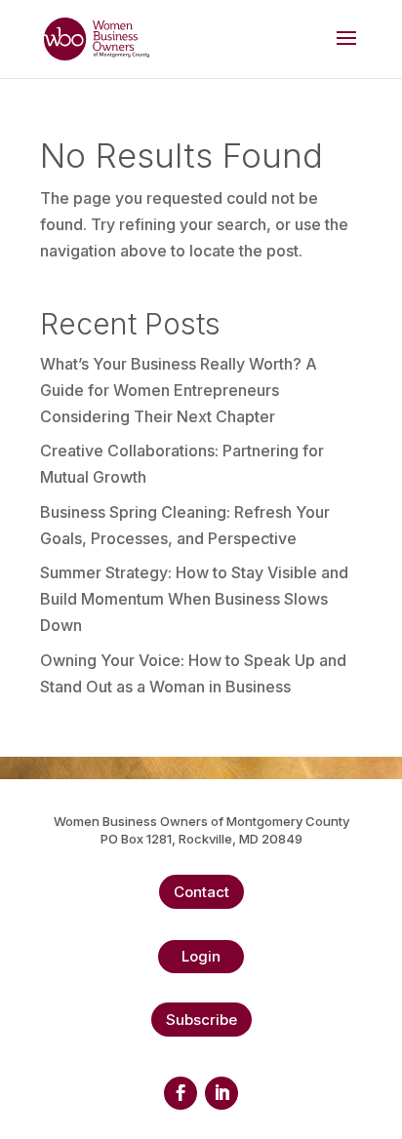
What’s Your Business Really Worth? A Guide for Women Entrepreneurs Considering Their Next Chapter (178, 390)
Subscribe (201, 1019)
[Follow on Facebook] (180, 1093)
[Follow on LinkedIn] (221, 1093)
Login (201, 956)
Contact (201, 892)
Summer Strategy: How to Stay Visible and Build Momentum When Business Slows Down (194, 599)
